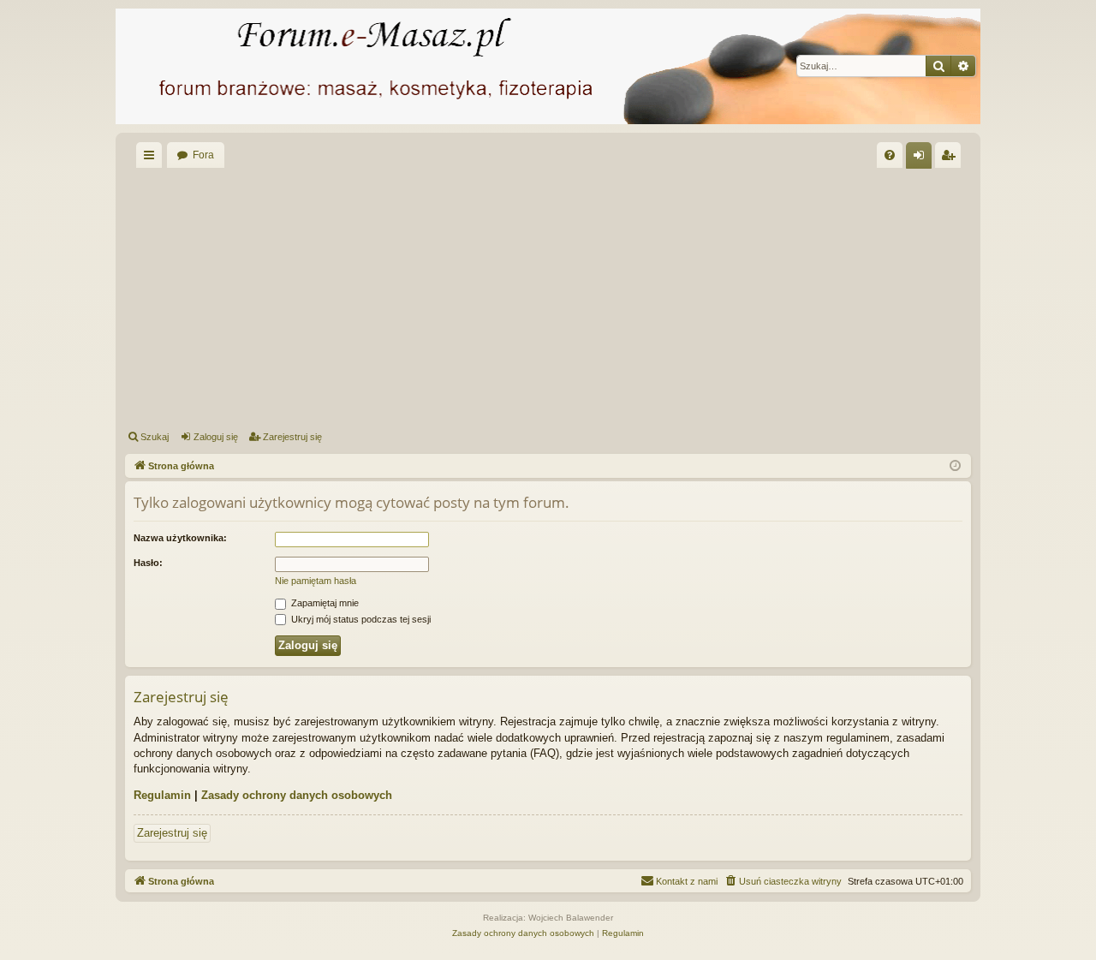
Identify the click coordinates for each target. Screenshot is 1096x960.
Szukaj (154, 437)
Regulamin (162, 795)
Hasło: (148, 563)
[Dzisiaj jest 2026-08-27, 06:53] (955, 466)
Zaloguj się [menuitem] (922, 158)
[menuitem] (889, 155)
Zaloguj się (216, 437)
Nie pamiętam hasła (315, 580)
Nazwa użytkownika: (180, 538)
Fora (203, 155)
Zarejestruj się (292, 437)
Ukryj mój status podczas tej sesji (360, 619)
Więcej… (152, 158)
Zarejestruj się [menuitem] (951, 158)
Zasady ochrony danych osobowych (296, 795)
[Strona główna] (548, 66)
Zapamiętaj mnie (324, 603)
